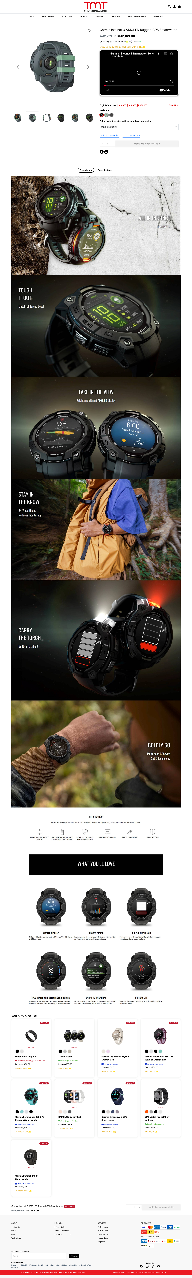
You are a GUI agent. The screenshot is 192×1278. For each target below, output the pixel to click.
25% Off (44, 1143)
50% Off (87, 1083)
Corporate (101, 1242)
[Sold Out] (74, 1035)
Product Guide (103, 1238)
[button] (70, 1234)
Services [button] (157, 16)
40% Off (130, 1083)
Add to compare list (109, 135)
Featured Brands (137, 16)
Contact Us (15, 1227)
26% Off (44, 1083)
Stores (13, 1231)
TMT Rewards (103, 1227)
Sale (32, 16)
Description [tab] (86, 170)
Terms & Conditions (61, 1231)
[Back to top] (5, 1250)
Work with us (16, 1238)
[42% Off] (160, 1035)
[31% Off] (117, 1035)
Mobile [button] (83, 16)
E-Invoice (58, 1234)
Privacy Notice (59, 1227)
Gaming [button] (99, 16)
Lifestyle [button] (115, 16)
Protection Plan (103, 1234)
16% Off (44, 1023)
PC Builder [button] (67, 16)
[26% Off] (31, 1096)
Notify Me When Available (147, 143)
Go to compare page (131, 135)
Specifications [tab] (105, 170)
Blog (13, 1234)
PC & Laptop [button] (48, 16)
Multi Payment (103, 1231)
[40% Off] (117, 1096)
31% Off (130, 1023)
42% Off (173, 1023)
